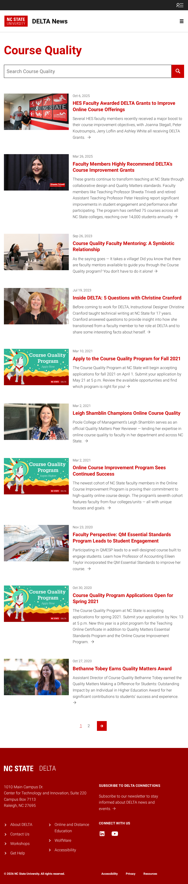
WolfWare (63, 840)
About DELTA (21, 824)
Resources (150, 873)
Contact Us (19, 834)
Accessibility (65, 850)
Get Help (17, 853)
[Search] (178, 71)
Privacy (130, 873)
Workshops (20, 843)
